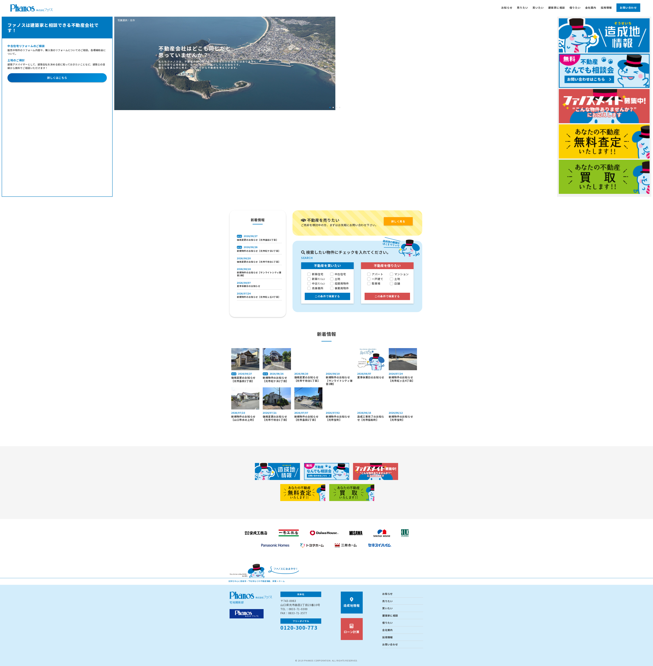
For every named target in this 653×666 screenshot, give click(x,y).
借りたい (575, 7)
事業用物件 (342, 288)
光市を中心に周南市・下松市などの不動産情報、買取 (252, 581)
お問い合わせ (628, 7)
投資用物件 (342, 283)
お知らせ (507, 7)
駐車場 (376, 283)
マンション (401, 274)
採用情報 (606, 7)
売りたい (522, 7)
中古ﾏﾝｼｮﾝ (318, 283)
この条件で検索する (327, 296)
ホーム (282, 581)
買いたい (538, 7)
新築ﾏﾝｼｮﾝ (318, 279)
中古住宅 (340, 274)
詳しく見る (398, 221)
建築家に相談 (556, 7)
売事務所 (317, 288)
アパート (377, 274)
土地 (337, 279)
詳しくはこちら (57, 78)
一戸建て (377, 279)
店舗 (397, 283)
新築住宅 (317, 274)
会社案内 (590, 7)
